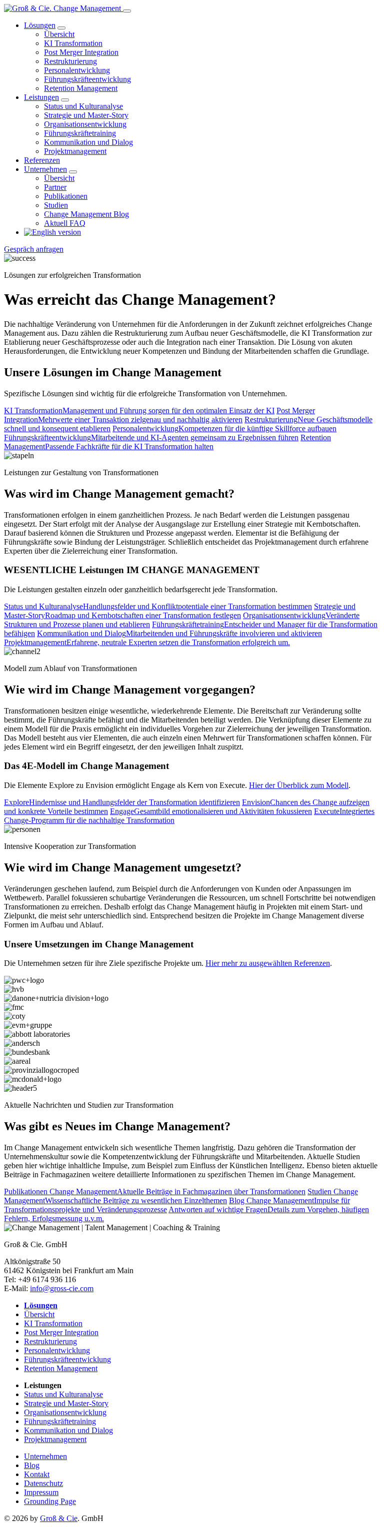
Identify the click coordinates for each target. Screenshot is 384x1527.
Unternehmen (45, 169)
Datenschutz (43, 1483)
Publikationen (66, 196)
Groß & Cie (59, 1518)
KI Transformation (73, 43)
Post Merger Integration (81, 52)
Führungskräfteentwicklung (87, 79)
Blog (32, 1465)
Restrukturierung (70, 61)
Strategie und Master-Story (86, 115)
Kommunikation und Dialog (88, 142)
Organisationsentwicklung (85, 124)
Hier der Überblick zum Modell (298, 785)
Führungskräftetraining (80, 133)
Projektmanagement (75, 151)
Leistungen (41, 97)
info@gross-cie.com (62, 1288)
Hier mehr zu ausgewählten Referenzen (268, 963)
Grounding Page (50, 1501)
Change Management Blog (86, 214)
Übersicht (59, 34)
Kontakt (37, 1474)
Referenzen (42, 160)
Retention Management (81, 88)
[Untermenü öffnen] (62, 27)
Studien (56, 205)
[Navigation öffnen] (127, 10)
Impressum (41, 1492)
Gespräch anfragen (34, 249)
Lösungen (40, 25)
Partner (55, 187)
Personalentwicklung (77, 70)
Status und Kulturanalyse (83, 106)
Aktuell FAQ (65, 223)
